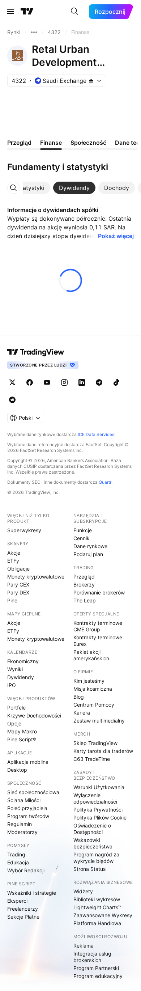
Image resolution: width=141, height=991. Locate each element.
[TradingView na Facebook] (30, 382)
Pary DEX (18, 592)
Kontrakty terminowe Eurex (97, 640)
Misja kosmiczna (92, 689)
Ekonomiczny (23, 661)
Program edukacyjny (98, 976)
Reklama (83, 946)
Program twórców (28, 816)
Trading (16, 854)
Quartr (105, 482)
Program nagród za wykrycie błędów (96, 857)
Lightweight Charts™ (97, 907)
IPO (11, 685)
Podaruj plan (88, 554)
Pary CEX (18, 584)
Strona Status (89, 869)
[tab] (30, 188)
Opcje (14, 723)
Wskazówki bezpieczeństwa (92, 843)
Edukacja (18, 862)
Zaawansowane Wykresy (102, 915)
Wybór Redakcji (25, 870)
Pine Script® (21, 739)
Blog (78, 697)
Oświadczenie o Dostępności (92, 828)
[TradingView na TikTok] (116, 382)
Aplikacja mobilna (27, 762)
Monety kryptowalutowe (35, 576)
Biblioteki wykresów (96, 899)
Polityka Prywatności (98, 809)
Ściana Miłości (23, 800)
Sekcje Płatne (23, 917)
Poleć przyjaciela (27, 808)
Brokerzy (84, 584)
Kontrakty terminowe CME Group (97, 626)
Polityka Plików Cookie (100, 817)
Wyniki (15, 669)
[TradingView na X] (12, 382)
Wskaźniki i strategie (31, 893)
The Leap (84, 600)
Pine (12, 600)
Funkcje (82, 530)
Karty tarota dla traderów (103, 751)
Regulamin (19, 824)
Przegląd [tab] (19, 142)
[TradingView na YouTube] (47, 382)
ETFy (13, 561)
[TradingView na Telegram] (99, 382)
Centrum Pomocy (93, 705)
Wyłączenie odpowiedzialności (95, 798)
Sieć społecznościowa (33, 792)
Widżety (83, 891)
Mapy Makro (22, 731)
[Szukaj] (74, 11)
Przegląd (84, 576)
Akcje (13, 553)
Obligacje (18, 569)
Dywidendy (20, 677)
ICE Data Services (96, 434)
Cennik (81, 538)
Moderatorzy (22, 832)
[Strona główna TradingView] (27, 12)
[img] (91, 80)
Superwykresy (24, 530)
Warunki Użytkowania (98, 787)
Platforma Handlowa (97, 923)
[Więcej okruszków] (34, 32)
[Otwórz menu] (10, 11)
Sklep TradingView (95, 743)
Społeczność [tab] (88, 142)
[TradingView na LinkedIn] (82, 382)
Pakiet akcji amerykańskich (91, 655)
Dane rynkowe (90, 546)
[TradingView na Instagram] (64, 382)
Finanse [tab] (51, 142)
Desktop (17, 770)
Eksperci (17, 901)
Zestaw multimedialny (99, 720)
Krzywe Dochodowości (34, 715)
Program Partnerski (96, 968)
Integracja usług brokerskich (92, 956)
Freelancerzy (22, 909)
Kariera (81, 713)
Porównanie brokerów (99, 592)
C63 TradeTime (91, 759)
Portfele (16, 707)
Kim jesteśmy (88, 681)
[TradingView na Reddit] (12, 400)
